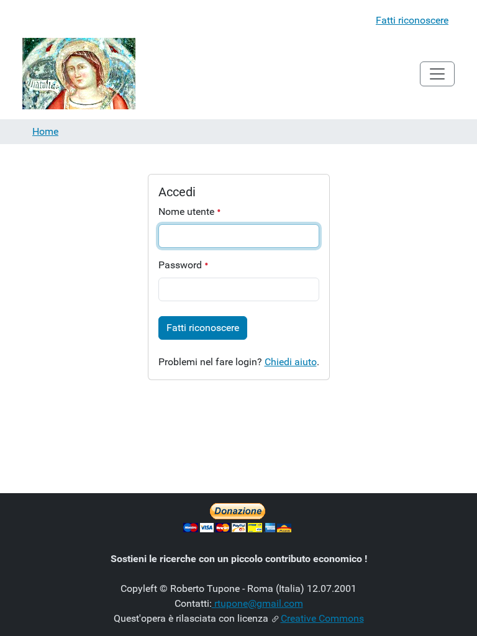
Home (45, 131)
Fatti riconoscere (412, 20)
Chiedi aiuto (291, 362)
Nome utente (187, 211)
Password (181, 265)
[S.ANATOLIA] (78, 73)
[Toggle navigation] (437, 73)
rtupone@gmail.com (257, 603)
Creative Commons (322, 618)
